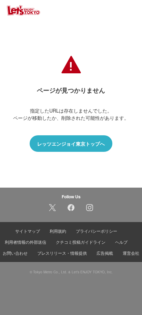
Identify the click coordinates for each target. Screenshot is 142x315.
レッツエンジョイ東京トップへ (71, 143)
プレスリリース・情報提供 (62, 253)
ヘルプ (121, 242)
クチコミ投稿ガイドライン (80, 242)
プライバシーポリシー (96, 231)
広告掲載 (105, 253)
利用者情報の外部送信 (25, 242)
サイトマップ (27, 231)
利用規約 (58, 231)
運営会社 (131, 253)
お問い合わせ (15, 253)
